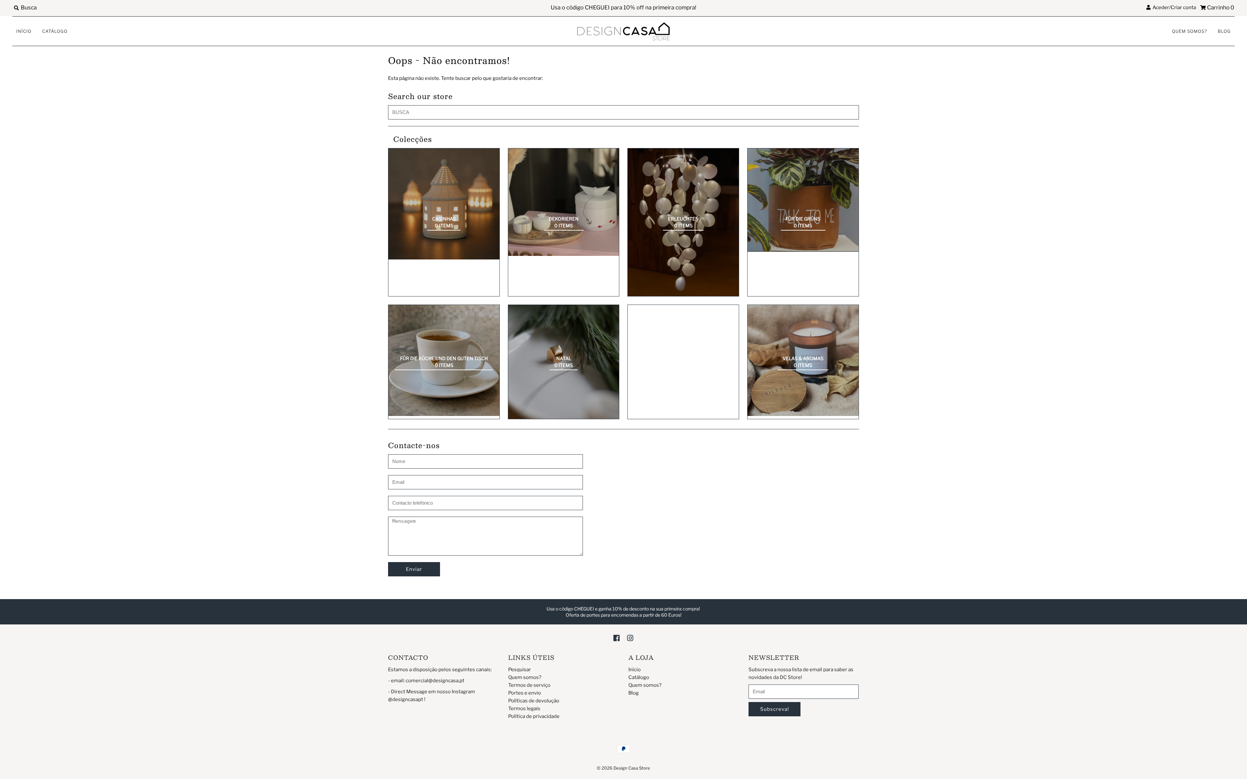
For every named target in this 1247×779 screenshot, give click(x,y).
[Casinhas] (443, 203)
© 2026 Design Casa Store (623, 768)
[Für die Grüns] (803, 200)
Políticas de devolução (533, 701)
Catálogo (55, 31)
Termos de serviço (529, 685)
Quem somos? (1189, 31)
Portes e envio (524, 693)
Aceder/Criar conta (1173, 7)
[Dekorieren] (563, 202)
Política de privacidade (534, 716)
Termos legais (524, 708)
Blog (1224, 31)
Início (23, 31)
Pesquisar (519, 669)
